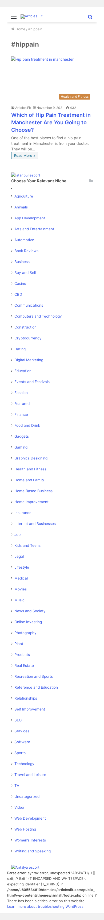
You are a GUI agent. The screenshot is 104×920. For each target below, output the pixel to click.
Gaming (20, 447)
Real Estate (24, 665)
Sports (20, 753)
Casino (20, 283)
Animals (21, 207)
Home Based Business (33, 491)
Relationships (25, 698)
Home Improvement (31, 502)
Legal (19, 556)
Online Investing (28, 622)
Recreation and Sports (33, 676)
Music (19, 600)
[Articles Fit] (32, 16)
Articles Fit (23, 108)
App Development (29, 218)
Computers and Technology (38, 316)
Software (22, 742)
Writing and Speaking (32, 851)
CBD (18, 294)
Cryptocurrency (28, 338)
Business (22, 262)
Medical (21, 578)
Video (19, 807)
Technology (24, 764)
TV (16, 785)
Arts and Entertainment (34, 229)
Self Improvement (29, 709)
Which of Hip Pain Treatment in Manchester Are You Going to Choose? (51, 122)
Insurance (22, 513)
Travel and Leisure (30, 775)
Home (19, 29)
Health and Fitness (30, 469)
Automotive (24, 240)
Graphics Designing (30, 458)
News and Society (30, 611)
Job (17, 534)
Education (22, 371)
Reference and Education (36, 687)
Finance (21, 414)
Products (22, 654)
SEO (18, 720)
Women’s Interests (30, 840)
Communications (28, 305)
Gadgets (21, 436)
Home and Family (29, 480)
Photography (25, 633)
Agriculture (23, 196)
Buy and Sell (25, 272)
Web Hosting (25, 829)
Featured (22, 403)
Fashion (21, 393)
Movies (20, 589)
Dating (20, 349)
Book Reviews (26, 251)
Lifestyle (21, 567)
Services (21, 731)
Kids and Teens (27, 545)
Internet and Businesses (35, 523)
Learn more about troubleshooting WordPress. (46, 906)
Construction (25, 327)
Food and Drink (27, 425)
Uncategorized (26, 796)
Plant (18, 644)
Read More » (24, 155)
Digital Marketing (28, 360)
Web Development (30, 818)
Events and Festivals (32, 382)
